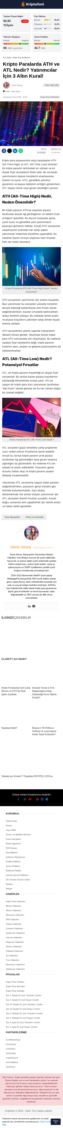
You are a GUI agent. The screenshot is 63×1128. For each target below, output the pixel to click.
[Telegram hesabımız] (44, 1123)
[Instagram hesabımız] (17, 1123)
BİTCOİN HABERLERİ (14, 30)
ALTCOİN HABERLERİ (14, 36)
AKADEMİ (8, 42)
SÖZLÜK (8, 47)
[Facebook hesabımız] (6, 1123)
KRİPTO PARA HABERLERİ (16, 24)
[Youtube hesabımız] (22, 1123)
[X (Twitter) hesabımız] (11, 1123)
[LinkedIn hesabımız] (38, 1123)
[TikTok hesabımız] (27, 1123)
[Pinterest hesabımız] (33, 1123)
